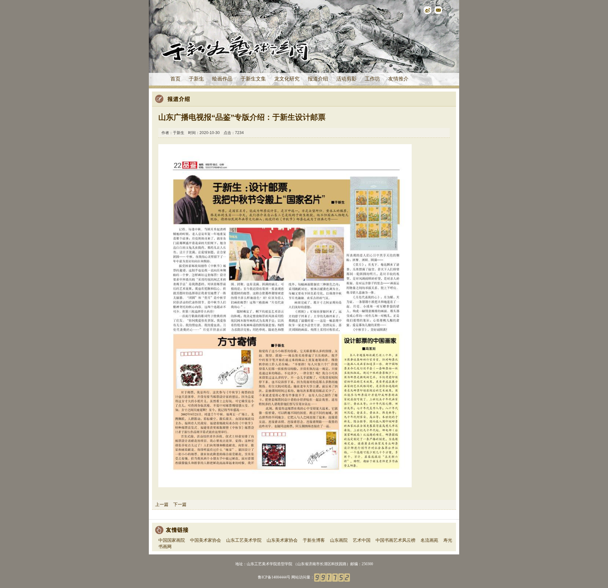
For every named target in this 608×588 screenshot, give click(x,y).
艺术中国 (361, 540)
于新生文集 (253, 78)
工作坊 (372, 78)
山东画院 (339, 540)
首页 (175, 78)
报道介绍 (318, 78)
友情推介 (398, 78)
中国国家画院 (171, 540)
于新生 (196, 78)
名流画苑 (429, 540)
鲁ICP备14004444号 (274, 577)
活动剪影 (346, 78)
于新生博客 (314, 540)
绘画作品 (222, 78)
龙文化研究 (287, 78)
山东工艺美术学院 (244, 540)
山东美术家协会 (282, 540)
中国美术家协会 (205, 540)
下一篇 (180, 504)
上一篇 (161, 504)
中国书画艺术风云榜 (395, 540)
